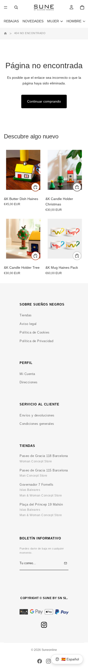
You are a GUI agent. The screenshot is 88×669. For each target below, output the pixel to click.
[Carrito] (82, 7)
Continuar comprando (44, 101)
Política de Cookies (35, 332)
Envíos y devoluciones (37, 415)
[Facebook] (40, 661)
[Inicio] (5, 33)
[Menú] (5, 7)
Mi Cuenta (27, 374)
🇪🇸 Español (70, 659)
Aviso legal (28, 324)
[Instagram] (44, 625)
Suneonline (49, 650)
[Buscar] (16, 7)
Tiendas (26, 315)
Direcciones (29, 382)
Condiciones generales (37, 424)
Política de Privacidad (36, 341)
